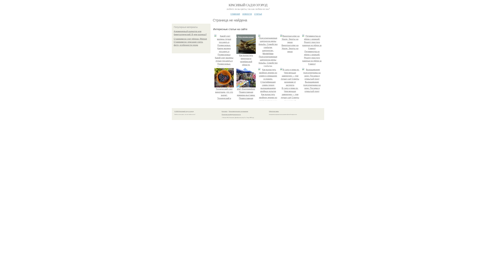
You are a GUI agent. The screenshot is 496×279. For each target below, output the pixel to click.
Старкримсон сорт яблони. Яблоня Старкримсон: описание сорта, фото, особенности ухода (190, 42)
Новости (247, 14)
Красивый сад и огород (248, 5)
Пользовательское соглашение (238, 111)
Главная (235, 14)
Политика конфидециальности (231, 114)
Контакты (224, 111)
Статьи (258, 14)
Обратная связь (274, 111)
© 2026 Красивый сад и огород (184, 111)
